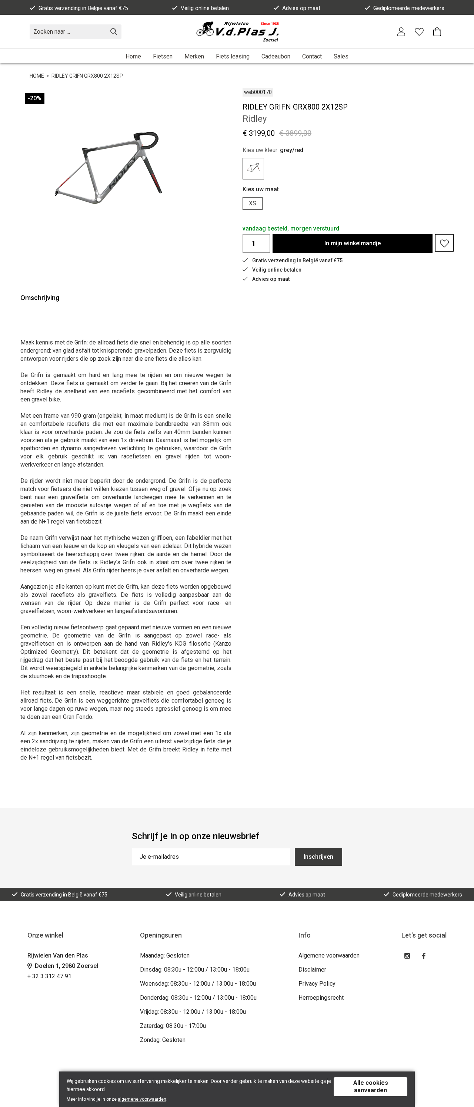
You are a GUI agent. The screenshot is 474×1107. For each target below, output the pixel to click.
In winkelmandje (352, 243)
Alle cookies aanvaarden (370, 1086)
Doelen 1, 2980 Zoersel (65, 965)
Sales (341, 56)
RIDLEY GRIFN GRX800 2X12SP (87, 76)
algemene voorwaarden (142, 1099)
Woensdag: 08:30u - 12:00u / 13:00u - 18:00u (198, 983)
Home (133, 56)
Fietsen (163, 56)
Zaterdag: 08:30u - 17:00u (173, 1025)
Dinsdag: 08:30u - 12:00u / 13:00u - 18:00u (195, 969)
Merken (194, 56)
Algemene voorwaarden (329, 955)
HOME (37, 76)
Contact (312, 56)
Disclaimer (312, 969)
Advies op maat (301, 8)
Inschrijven (318, 856)
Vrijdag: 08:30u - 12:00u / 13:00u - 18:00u (193, 1011)
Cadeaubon (275, 56)
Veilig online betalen (205, 8)
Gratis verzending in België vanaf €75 (83, 8)
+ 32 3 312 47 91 (49, 976)
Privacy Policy (317, 983)
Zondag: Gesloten (163, 1039)
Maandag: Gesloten (165, 955)
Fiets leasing (233, 56)
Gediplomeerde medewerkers (408, 8)
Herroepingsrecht (321, 997)
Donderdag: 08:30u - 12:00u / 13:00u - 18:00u (198, 997)
